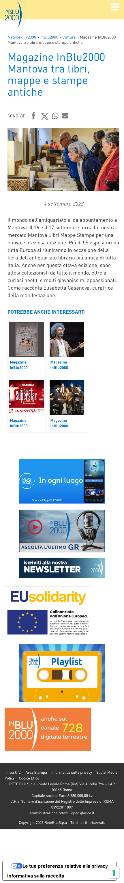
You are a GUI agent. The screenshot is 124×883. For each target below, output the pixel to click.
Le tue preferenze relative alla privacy (65, 866)
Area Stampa (36, 772)
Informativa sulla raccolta (35, 876)
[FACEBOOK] (33, 116)
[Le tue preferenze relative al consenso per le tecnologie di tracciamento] (113, 872)
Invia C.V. (13, 772)
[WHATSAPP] (55, 116)
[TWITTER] (44, 116)
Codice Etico (29, 778)
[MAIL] (65, 116)
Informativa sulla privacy (71, 772)
